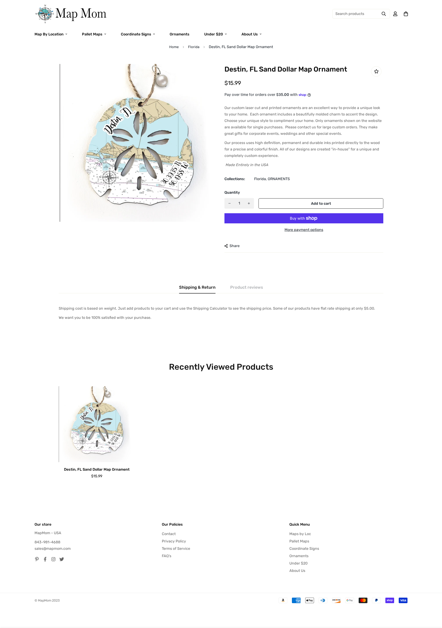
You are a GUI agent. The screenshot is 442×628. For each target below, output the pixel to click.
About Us (249, 34)
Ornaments (179, 34)
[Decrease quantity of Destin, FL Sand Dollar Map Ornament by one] (229, 203)
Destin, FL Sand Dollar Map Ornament (97, 469)
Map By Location (49, 34)
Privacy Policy (174, 541)
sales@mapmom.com (53, 548)
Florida (193, 47)
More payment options (304, 230)
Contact (169, 534)
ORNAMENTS (279, 179)
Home (174, 47)
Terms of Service (176, 548)
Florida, (260, 179)
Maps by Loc (300, 534)
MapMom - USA (48, 533)
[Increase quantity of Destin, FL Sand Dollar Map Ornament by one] (249, 203)
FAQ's (166, 556)
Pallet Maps (92, 34)
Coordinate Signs (136, 34)
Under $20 (213, 34)
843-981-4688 (47, 542)
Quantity (232, 192)
